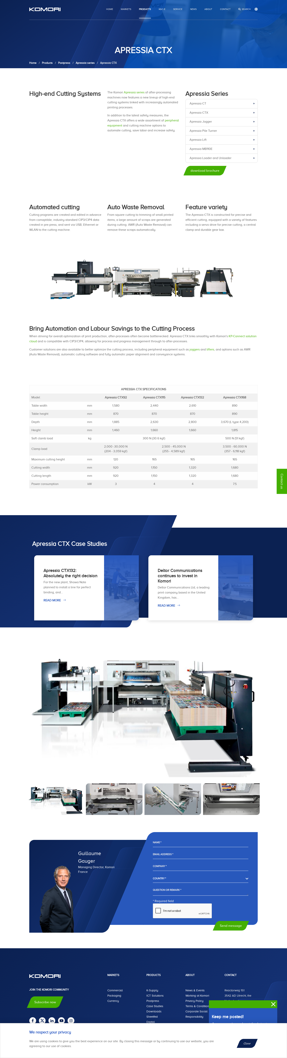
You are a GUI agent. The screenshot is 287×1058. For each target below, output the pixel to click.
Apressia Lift (198, 140)
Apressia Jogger (201, 121)
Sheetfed (152, 1016)
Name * (157, 842)
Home (109, 9)
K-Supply (152, 990)
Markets (126, 9)
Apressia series (134, 92)
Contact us (282, 481)
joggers (195, 349)
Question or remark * (167, 889)
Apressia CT (198, 103)
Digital (150, 1022)
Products (145, 9)
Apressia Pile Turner (203, 131)
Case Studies (154, 1006)
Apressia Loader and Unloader (210, 158)
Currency (113, 1000)
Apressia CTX (199, 112)
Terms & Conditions (197, 1006)
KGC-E (162, 9)
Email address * (163, 854)
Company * (160, 866)
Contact (225, 9)
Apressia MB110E (201, 149)
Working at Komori (197, 995)
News (193, 9)
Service (177, 9)
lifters (210, 349)
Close (247, 1043)
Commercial (115, 990)
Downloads (153, 1011)
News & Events (195, 990)
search (246, 9)
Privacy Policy (194, 1000)
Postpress (152, 1000)
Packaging (114, 995)
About (208, 9)
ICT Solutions (155, 995)
